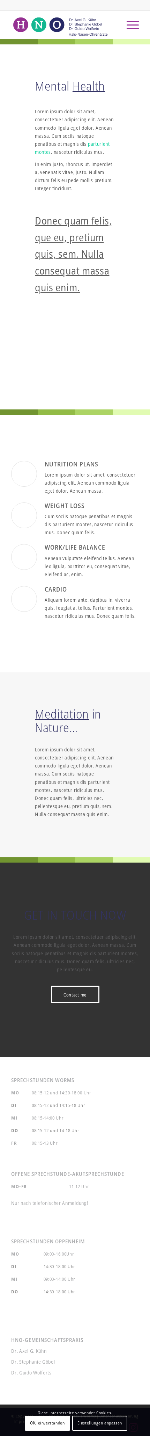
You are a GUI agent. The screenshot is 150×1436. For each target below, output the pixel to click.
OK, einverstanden (47, 1423)
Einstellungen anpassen (99, 1423)
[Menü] (129, 25)
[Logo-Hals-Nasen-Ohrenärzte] (62, 25)
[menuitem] (129, 25)
